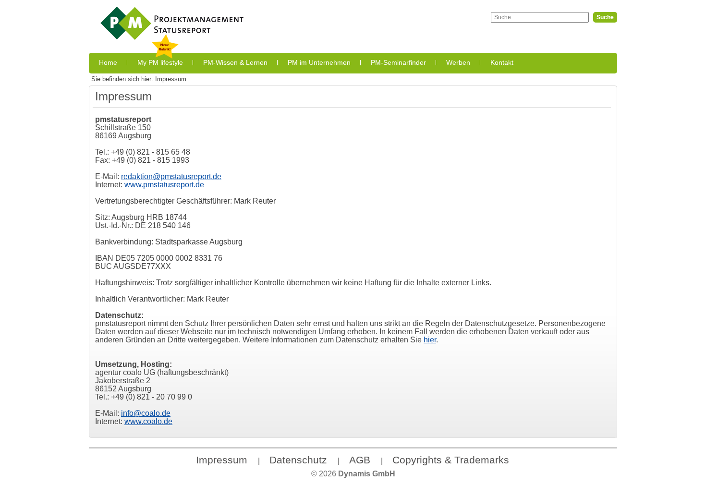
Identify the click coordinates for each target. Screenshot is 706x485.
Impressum (221, 459)
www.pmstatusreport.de (164, 184)
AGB (359, 459)
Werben (458, 62)
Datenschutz (298, 459)
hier (430, 339)
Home (108, 62)
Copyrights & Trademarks (450, 459)
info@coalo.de (145, 413)
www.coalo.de (148, 421)
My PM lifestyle (160, 62)
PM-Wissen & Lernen (235, 62)
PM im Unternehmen (319, 62)
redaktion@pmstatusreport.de (171, 176)
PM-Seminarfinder (398, 62)
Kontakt (501, 62)
